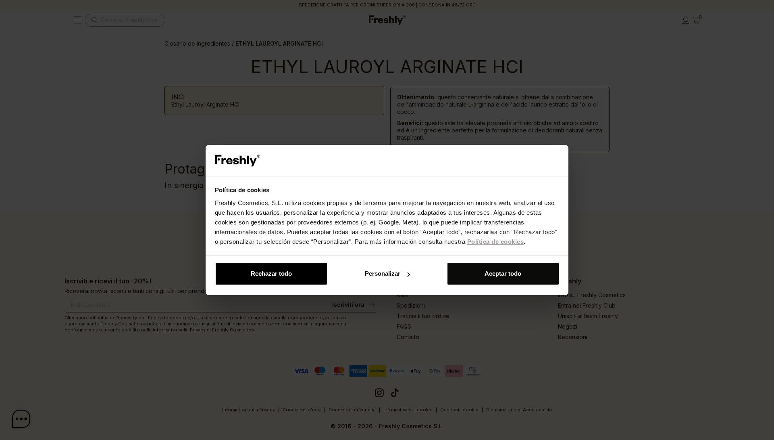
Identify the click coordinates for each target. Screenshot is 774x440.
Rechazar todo (271, 273)
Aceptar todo (503, 273)
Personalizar (382, 273)
